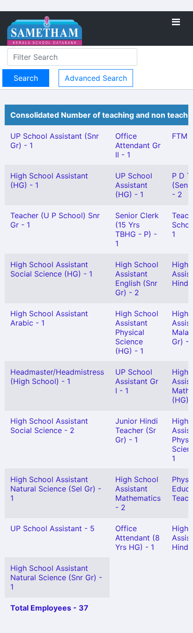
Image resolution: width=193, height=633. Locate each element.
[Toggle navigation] (176, 22)
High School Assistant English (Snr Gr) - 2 (136, 278)
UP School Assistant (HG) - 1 (133, 185)
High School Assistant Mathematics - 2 (138, 493)
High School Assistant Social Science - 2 (49, 425)
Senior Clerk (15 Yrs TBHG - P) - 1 (137, 229)
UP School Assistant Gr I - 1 (136, 381)
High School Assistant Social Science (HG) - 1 (51, 269)
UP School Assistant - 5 (52, 528)
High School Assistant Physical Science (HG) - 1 (136, 332)
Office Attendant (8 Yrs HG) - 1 (137, 538)
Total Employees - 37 (49, 607)
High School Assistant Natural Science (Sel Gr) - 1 (55, 489)
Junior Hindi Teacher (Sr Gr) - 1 (136, 430)
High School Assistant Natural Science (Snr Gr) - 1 (56, 577)
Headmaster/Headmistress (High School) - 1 (57, 376)
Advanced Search (96, 78)
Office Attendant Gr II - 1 (138, 145)
